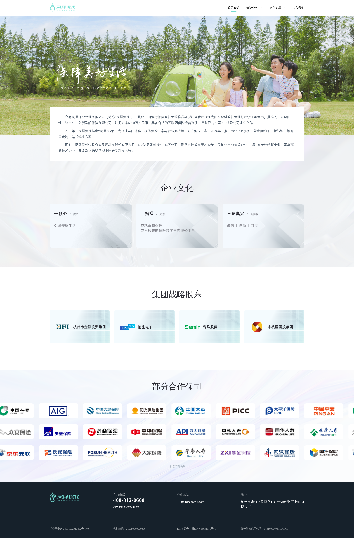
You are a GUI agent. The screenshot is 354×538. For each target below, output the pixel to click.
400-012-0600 (129, 500)
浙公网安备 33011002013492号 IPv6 (70, 528)
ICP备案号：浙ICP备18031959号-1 (196, 528)
